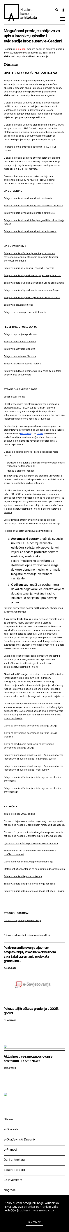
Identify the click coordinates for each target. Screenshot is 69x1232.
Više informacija (43, 1210)
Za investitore (13, 1180)
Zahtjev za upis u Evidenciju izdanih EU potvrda (29, 268)
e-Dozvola (11, 1129)
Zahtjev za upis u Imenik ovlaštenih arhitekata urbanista (33, 205)
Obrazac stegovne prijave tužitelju (22, 920)
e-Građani (25, 433)
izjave (36, 451)
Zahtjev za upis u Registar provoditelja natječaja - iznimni (34, 891)
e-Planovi (10, 1149)
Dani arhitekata (14, 1159)
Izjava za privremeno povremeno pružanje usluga (30, 725)
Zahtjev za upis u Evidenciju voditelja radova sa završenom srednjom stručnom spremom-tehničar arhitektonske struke (31, 257)
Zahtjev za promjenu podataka (20, 334)
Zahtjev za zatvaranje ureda (18, 304)
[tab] (56, 9)
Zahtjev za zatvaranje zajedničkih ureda (25, 312)
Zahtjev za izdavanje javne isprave (22, 363)
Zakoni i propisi (14, 1170)
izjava (40, 433)
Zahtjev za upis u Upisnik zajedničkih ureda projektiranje (34, 282)
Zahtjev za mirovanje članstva (20, 341)
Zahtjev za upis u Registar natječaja (23, 876)
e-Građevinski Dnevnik (19, 1139)
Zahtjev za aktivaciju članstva (19, 349)
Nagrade (10, 1190)
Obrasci (9, 1119)
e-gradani (20, 49)
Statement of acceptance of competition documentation (34, 869)
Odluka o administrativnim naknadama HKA (27, 935)
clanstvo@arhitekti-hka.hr (39, 437)
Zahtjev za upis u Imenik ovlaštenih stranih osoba (30, 231)
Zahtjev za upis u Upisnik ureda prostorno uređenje (31, 290)
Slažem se (34, 1222)
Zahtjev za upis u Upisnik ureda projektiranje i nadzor (32, 275)
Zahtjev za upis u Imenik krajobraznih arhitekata (29, 213)
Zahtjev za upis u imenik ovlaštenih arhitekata (28, 198)
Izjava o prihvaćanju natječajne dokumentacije (28, 861)
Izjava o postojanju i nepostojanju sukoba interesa (31, 843)
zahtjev (38, 505)
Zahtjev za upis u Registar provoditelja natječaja (29, 883)
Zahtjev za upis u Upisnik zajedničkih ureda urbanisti (32, 297)
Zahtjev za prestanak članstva (20, 356)
